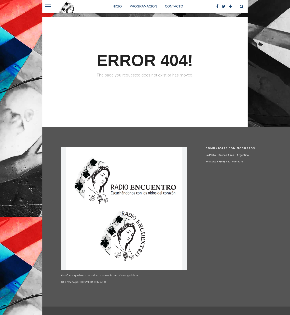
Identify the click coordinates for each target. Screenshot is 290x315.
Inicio (116, 6)
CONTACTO (174, 6)
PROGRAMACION (143, 6)
